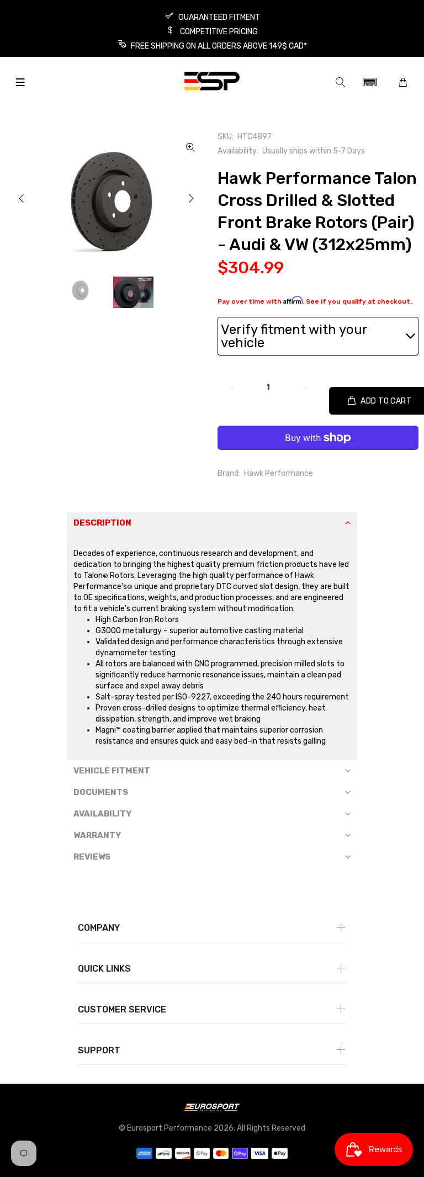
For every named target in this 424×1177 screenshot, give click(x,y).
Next (190, 198)
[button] (369, 82)
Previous (21, 198)
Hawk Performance (278, 473)
